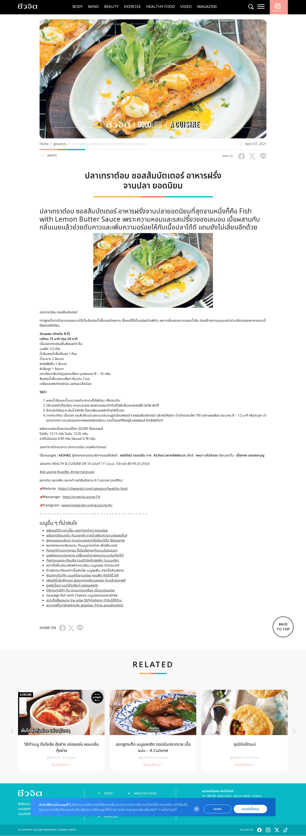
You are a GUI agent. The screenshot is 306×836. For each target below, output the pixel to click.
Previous (12, 731)
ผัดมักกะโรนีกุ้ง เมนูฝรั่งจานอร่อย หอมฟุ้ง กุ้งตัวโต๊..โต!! (82, 575)
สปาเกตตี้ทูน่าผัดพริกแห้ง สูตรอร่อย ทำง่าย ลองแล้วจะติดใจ (84, 605)
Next (294, 731)
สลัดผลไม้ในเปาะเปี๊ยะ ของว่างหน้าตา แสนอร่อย (77, 530)
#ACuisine (48, 472)
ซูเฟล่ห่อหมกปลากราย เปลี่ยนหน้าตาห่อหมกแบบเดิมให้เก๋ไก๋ (85, 555)
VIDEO (186, 7)
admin (52, 155)
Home (44, 143)
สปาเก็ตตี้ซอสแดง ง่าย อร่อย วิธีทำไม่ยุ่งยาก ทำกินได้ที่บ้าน (84, 600)
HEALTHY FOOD (160, 7)
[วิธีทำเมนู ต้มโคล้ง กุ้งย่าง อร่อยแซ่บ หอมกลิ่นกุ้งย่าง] (61, 731)
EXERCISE (132, 7)
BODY (77, 7)
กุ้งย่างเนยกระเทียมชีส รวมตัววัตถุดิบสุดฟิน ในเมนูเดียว (82, 560)
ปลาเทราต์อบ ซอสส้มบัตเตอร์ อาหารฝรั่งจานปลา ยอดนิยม (109, 143)
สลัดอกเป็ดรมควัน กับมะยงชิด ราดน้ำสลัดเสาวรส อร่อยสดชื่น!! (86, 535)
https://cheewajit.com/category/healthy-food (92, 488)
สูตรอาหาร (60, 143)
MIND (93, 7)
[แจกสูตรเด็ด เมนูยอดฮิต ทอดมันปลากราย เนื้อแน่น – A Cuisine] (153, 731)
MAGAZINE (207, 7)
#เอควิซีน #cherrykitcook (75, 472)
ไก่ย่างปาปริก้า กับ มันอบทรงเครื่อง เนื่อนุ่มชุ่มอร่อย (80, 590)
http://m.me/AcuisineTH (81, 497)
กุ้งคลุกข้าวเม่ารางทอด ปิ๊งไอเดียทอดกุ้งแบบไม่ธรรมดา (82, 550)
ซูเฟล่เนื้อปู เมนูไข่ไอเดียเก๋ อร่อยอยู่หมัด (72, 585)
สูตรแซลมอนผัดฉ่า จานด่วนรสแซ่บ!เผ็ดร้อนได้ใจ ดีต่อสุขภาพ (85, 540)
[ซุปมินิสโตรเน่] (244, 731)
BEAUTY (111, 7)
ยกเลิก (217, 809)
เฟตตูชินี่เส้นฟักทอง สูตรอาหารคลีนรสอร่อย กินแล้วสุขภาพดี (86, 580)
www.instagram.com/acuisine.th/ (86, 505)
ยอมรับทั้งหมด (250, 809)
